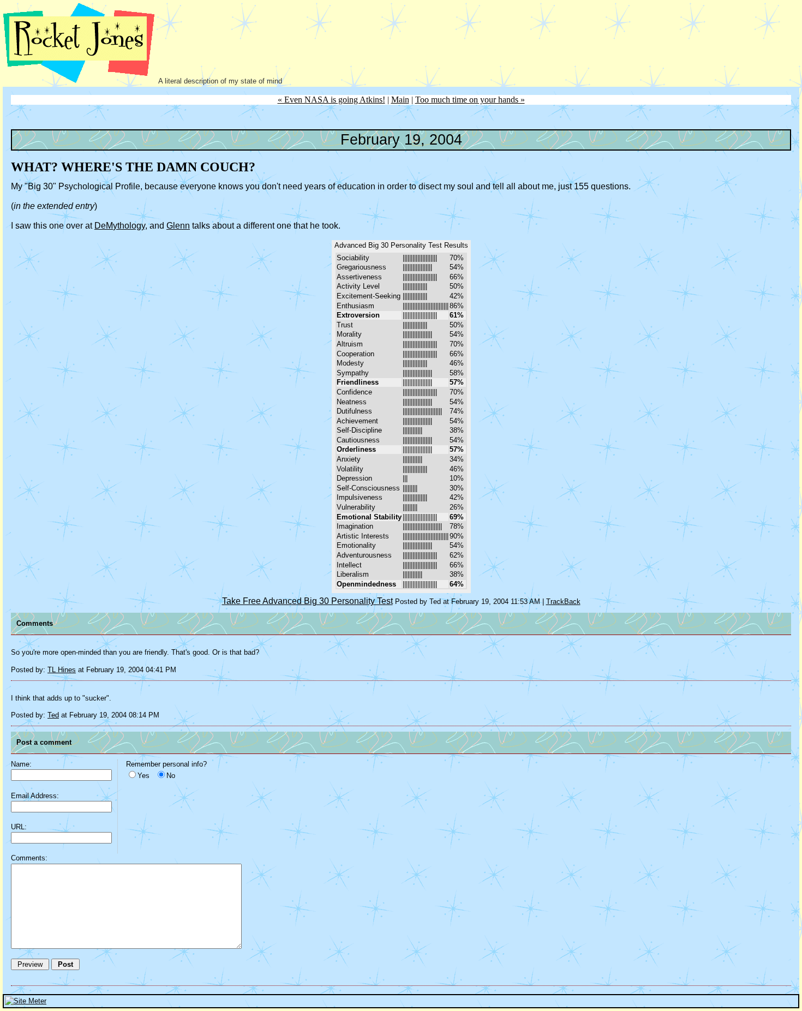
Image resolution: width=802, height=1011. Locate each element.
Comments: (29, 858)
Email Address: (35, 796)
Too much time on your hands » (470, 99)
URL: (19, 827)
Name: (21, 764)
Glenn (178, 225)
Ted (53, 715)
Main (400, 99)
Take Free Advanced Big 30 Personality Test (307, 601)
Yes (143, 775)
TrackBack (563, 601)
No (170, 775)
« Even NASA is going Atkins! (331, 99)
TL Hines (61, 670)
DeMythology (119, 225)
